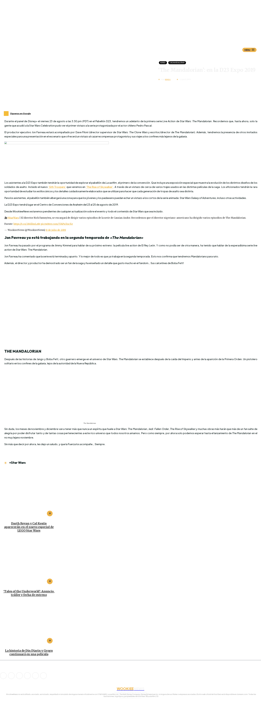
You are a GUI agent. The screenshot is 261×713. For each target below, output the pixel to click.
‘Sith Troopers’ (57, 186)
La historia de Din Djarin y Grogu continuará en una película (29, 652)
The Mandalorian (177, 62)
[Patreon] (19, 675)
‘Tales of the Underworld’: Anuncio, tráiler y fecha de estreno (28, 593)
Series (162, 62)
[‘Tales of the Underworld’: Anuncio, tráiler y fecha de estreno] (29, 561)
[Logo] (135, 36)
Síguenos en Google (20, 113)
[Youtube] (43, 675)
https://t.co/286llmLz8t (26, 223)
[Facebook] (11, 675)
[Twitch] (27, 675)
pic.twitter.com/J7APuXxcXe (57, 223)
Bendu (168, 80)
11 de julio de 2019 (56, 230)
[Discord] (3, 675)
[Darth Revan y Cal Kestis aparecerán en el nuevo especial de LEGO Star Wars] (29, 493)
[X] (35, 675)
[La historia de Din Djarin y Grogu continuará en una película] (29, 623)
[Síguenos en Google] (6, 113)
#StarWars (13, 217)
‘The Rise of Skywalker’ (99, 186)
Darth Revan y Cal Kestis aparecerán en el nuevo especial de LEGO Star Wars (29, 527)
